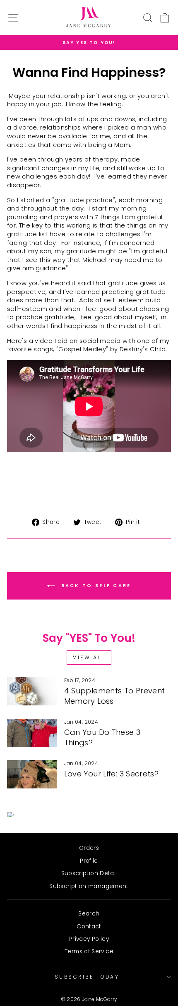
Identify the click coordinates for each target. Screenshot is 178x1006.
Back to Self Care (94, 586)
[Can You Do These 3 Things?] (32, 733)
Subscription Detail (89, 873)
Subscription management (88, 886)
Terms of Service (89, 951)
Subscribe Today (87, 977)
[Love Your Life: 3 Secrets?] (32, 774)
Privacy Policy (89, 939)
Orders (89, 848)
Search (88, 914)
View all (89, 657)
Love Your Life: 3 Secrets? (111, 774)
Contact (89, 926)
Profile (89, 861)
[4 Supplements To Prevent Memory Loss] (32, 691)
